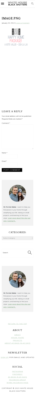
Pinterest (17, 374)
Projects (17, 340)
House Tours (17, 338)
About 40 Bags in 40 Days (17, 343)
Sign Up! (5, 357)
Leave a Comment (23, 23)
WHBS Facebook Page (17, 383)
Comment (6, 123)
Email (4, 161)
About (17, 335)
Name (4, 153)
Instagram (17, 371)
